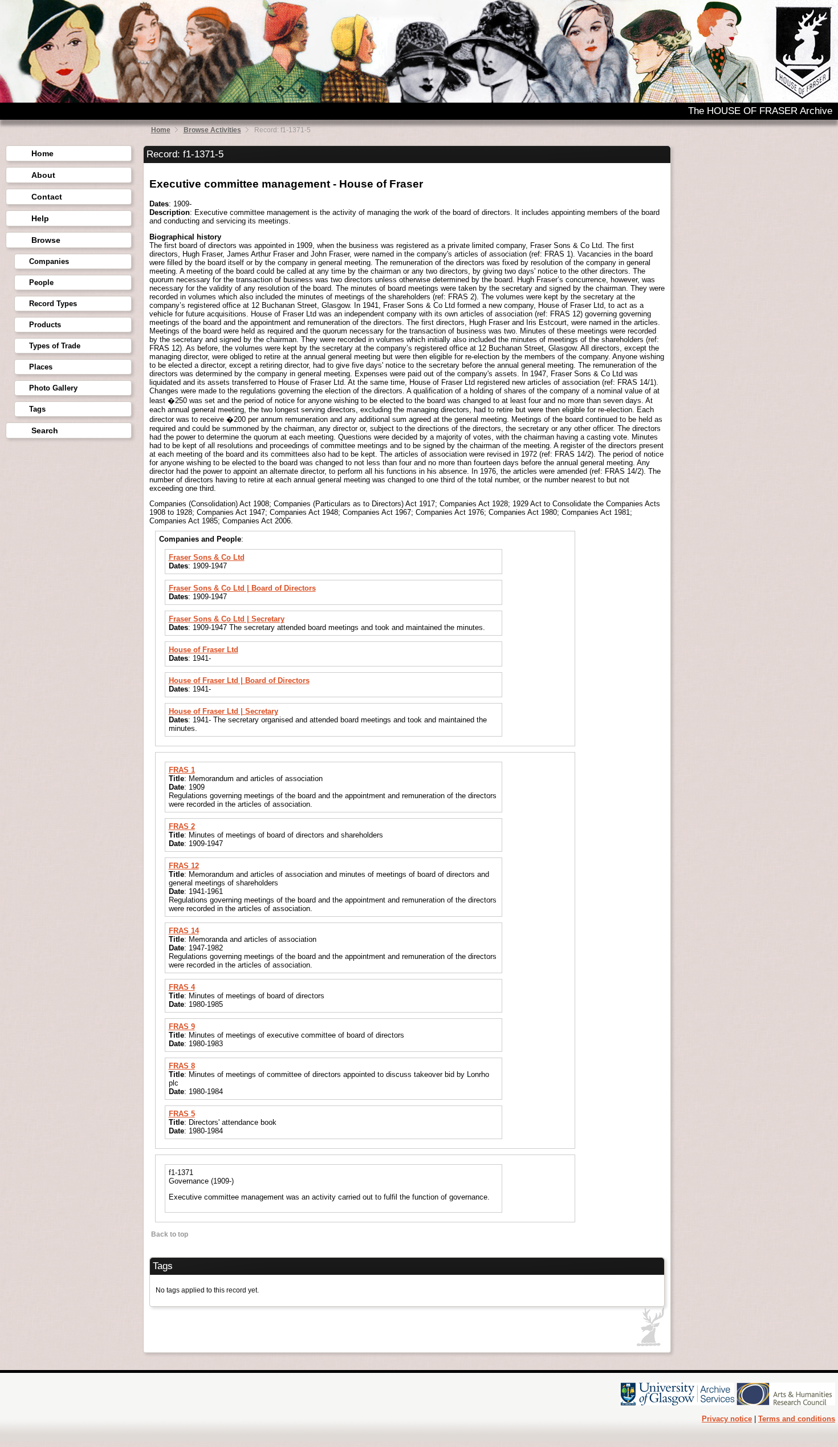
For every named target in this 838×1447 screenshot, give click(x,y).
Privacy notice (727, 1419)
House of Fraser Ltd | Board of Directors (239, 680)
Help (40, 218)
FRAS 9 (182, 1026)
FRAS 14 (184, 930)
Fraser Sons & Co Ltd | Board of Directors (242, 588)
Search (44, 430)
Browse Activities (212, 130)
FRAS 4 (182, 987)
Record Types (53, 303)
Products (45, 324)
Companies (49, 261)
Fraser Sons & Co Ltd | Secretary (226, 619)
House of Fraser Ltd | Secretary (223, 711)
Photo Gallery (53, 388)
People (41, 282)
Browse (45, 240)
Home (160, 130)
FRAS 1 (182, 770)
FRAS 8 (182, 1066)
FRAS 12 (184, 865)
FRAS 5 (182, 1113)
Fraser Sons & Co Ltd (207, 557)
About (43, 175)
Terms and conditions (796, 1419)
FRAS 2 (182, 826)
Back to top (168, 1234)
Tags (37, 409)
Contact (46, 196)
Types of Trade (54, 346)
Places (40, 367)
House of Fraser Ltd (203, 649)
